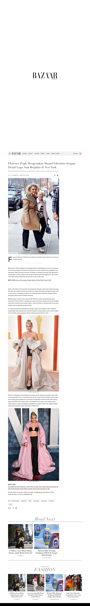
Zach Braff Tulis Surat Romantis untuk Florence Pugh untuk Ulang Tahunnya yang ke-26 (33, 486)
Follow (75, 153)
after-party (43, 501)
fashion (24, 153)
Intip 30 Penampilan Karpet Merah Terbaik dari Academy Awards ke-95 (29, 489)
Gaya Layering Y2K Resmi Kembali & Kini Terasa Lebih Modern (35, 595)
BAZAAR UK (21, 555)
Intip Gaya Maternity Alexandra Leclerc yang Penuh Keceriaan (73, 595)
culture (36, 153)
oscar (10, 504)
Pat (50, 272)
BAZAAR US (15, 175)
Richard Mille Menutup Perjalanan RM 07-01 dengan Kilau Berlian (47, 553)
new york (51, 501)
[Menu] (10, 153)
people (43, 153)
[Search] (80, 154)
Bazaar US (39, 492)
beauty (30, 153)
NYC (30, 501)
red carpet (36, 501)
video (48, 153)
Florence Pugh (15, 501)
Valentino (24, 501)
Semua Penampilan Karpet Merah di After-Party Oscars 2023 (33, 280)
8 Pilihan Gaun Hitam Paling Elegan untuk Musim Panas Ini (20, 552)
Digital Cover (55, 153)
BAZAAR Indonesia (47, 557)
